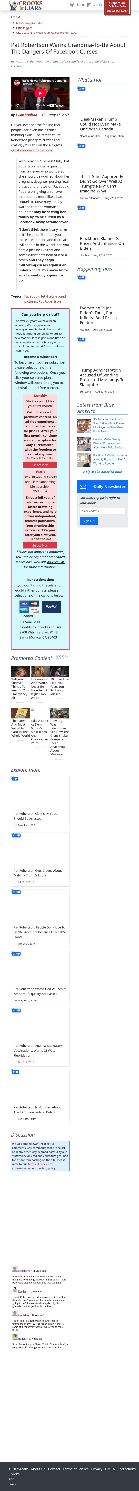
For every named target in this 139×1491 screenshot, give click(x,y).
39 (80, 277)
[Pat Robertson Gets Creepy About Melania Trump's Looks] (40, 849)
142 (15, 1010)
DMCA (110, 1469)
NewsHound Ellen (90, 136)
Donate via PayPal (51, 607)
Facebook (31, 296)
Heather (84, 255)
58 (80, 339)
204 (15, 953)
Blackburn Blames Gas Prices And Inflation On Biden (102, 243)
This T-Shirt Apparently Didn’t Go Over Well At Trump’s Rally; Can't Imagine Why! (101, 184)
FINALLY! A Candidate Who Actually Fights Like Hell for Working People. (110, 459)
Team (24, 1469)
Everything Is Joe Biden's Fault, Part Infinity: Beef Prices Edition (98, 315)
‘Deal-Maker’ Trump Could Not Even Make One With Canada (100, 124)
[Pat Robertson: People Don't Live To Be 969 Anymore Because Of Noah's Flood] (40, 905)
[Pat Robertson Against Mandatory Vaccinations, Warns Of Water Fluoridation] (40, 1024)
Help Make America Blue (102, 471)
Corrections (126, 1469)
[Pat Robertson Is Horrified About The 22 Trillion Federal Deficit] (40, 1085)
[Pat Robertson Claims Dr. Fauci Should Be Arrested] (40, 792)
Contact (54, 1469)
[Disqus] (40, 1307)
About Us (38, 1469)
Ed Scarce (85, 391)
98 (80, 88)
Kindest (29, 615)
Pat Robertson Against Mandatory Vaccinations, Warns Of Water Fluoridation (38, 1050)
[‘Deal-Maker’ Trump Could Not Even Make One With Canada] (102, 100)
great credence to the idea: (32, 150)
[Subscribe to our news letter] (95, 5)
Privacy (96, 1469)
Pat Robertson (50, 301)
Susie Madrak (26, 114)
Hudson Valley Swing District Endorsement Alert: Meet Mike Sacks (107, 443)
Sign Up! (89, 521)
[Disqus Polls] (40, 1217)
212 (15, 892)
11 (14, 1072)
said (35, 234)
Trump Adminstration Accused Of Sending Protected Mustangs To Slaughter (102, 377)
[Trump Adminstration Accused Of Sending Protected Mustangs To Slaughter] (102, 351)
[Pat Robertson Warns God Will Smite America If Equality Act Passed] (40, 967)
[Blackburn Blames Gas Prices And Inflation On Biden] (102, 219)
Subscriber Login (117, 10)
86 (80, 207)
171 (15, 835)
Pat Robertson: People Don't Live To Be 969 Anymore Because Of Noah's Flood (39, 932)
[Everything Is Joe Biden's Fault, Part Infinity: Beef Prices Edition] (102, 289)
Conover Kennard (90, 198)
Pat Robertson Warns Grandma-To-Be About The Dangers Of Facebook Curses (68, 48)
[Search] (100, 5)
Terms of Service (38, 1164)
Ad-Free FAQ (56, 562)
